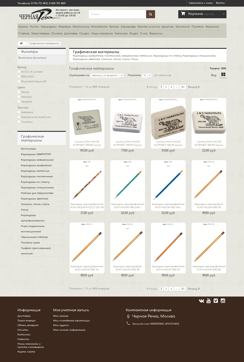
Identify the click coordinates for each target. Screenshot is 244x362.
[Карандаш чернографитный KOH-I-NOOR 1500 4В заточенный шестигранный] (209, 247)
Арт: (80, 100)
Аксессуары (28, 149)
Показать (134, 75)
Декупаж (168, 26)
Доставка (71, 33)
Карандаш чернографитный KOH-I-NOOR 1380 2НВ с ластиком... (127, 206)
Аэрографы (128, 26)
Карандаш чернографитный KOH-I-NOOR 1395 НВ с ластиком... (168, 206)
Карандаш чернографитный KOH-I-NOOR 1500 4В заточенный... (209, 268)
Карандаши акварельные (37, 160)
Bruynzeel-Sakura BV (34, 81)
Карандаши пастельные (37, 176)
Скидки (84, 33)
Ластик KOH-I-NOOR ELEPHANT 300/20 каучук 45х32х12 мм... (127, 144)
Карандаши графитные (36, 165)
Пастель (198, 26)
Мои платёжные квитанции (71, 320)
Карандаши (49, 26)
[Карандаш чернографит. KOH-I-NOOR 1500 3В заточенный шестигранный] (127, 247)
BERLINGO (27, 76)
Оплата (56, 33)
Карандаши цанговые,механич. (33, 218)
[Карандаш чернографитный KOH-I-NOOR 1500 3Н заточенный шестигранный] (168, 247)
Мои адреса (61, 325)
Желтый (26, 97)
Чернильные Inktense (34, 237)
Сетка (223, 78)
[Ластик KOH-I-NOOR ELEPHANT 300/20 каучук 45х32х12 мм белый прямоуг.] (127, 122)
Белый (25, 92)
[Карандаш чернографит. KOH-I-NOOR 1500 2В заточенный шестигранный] (209, 184)
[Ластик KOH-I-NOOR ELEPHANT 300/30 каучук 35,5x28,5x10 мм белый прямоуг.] (168, 122)
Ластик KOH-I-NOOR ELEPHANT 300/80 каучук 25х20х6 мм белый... (209, 144)
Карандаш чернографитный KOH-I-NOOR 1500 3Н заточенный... (168, 268)
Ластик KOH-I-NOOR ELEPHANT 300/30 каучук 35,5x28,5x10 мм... (168, 144)
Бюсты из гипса (149, 26)
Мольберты (99, 26)
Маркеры (64, 26)
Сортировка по (79, 75)
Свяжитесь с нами (201, 3)
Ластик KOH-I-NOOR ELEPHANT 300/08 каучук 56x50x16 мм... (87, 144)
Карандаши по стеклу (35, 182)
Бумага (114, 26)
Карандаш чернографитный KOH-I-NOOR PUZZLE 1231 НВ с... (87, 206)
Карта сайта (26, 352)
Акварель (27, 112)
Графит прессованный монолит (36, 251)
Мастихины (81, 26)
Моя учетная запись (71, 310)
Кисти (34, 26)
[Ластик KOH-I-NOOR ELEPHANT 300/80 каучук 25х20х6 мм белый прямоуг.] (209, 122)
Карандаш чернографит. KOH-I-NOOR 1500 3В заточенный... (127, 268)
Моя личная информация (69, 330)
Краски (23, 26)
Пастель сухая (30, 242)
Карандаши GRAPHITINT (36, 154)
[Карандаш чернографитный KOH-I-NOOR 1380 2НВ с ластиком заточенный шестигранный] (127, 184)
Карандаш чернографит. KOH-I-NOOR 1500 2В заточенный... (209, 206)
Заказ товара (40, 33)
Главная (23, 33)
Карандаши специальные (37, 187)
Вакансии (156, 33)
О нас (144, 33)
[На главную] (21, 43)
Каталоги (121, 33)
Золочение (182, 26)
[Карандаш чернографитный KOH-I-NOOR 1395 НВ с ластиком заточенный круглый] (168, 184)
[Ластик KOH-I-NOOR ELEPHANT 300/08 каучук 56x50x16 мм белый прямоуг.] (87, 122)
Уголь (24, 210)
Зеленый (26, 102)
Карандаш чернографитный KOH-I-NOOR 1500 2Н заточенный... (87, 268)
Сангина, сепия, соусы (35, 204)
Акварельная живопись (36, 117)
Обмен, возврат (28, 325)
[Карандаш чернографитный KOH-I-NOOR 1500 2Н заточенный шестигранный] (87, 247)
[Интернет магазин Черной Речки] (51, 15)
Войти (220, 3)
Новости (23, 339)
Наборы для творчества (37, 193)
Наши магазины (102, 33)
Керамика (212, 26)
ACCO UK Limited (32, 72)
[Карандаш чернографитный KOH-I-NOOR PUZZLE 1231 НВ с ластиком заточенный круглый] (87, 184)
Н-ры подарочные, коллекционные (33, 229)
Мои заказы (60, 316)
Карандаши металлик (35, 171)
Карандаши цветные (34, 198)
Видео (134, 33)
